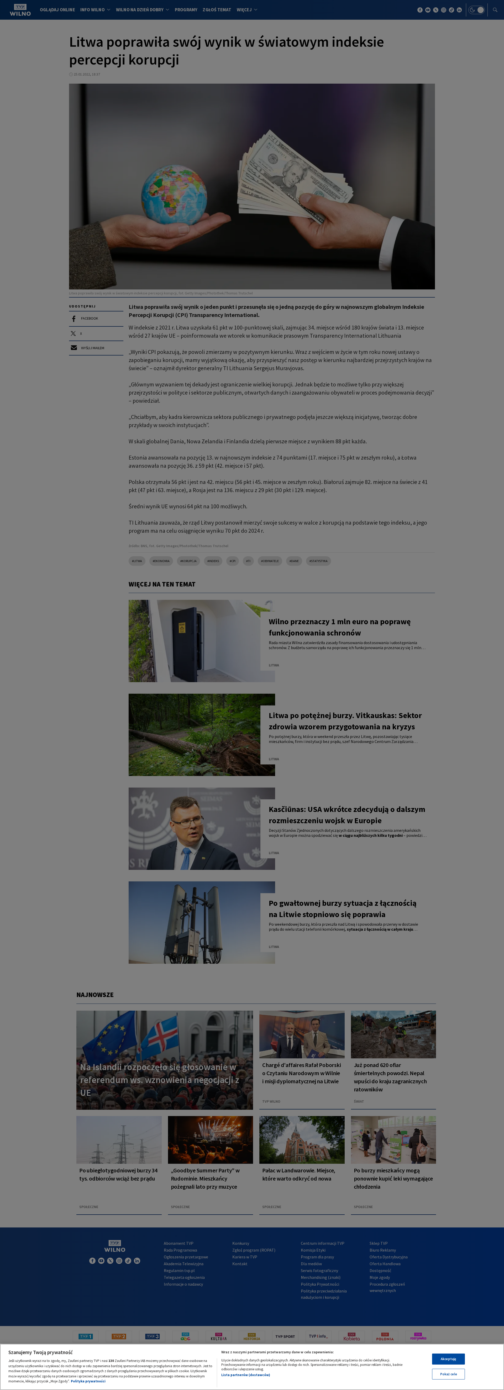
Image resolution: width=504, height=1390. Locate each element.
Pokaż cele (448, 1374)
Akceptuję (448, 1359)
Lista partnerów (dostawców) (245, 1375)
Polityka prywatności (88, 1381)
